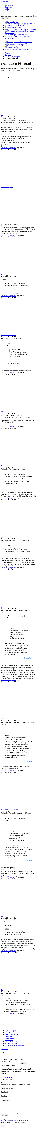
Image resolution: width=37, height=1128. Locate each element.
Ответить (4, 148)
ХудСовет (8, 1036)
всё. (2, 115)
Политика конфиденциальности (16, 1045)
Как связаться (9, 1038)
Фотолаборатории (25, 42)
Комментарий (5, 1100)
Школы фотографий (28, 46)
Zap (2, 990)
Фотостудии (21, 44)
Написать (5, 1115)
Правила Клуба (10, 1031)
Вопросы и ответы (26, 49)
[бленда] (18, 1027)
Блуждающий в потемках (10, 809)
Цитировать (11, 148)
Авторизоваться (6, 1077)
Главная (7, 53)
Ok (2, 1126)
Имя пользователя (7, 1088)
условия (3, 1120)
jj (1, 274)
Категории (5, 18)
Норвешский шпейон (8, 335)
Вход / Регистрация (11, 1034)
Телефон (4, 1096)
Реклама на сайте (11, 1041)
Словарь (15, 48)
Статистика (9, 1040)
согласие (15, 1120)
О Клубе (8, 1032)
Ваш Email (4, 1092)
